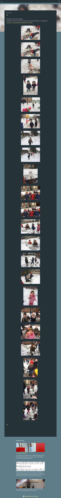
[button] (7, 15)
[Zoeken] (5, 1)
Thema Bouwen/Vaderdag (21, 453)
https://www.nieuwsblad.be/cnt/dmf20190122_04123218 (19, 22)
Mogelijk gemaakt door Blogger (31, 496)
